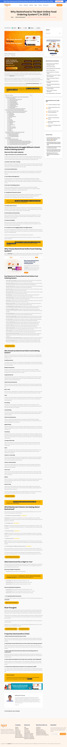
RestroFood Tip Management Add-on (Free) (54, 126)
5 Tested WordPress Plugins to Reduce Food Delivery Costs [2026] (54, 147)
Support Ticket (18, 733)
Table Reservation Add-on (41, 731)
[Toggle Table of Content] (30, 95)
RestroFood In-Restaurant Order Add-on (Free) (53, 122)
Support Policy (18, 731)
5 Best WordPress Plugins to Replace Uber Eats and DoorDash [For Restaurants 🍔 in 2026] (53, 139)
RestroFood (12, 75)
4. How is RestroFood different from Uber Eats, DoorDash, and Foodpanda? (19, 143)
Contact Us (17, 729)
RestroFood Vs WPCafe (28, 734)
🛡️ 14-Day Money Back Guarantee (13, 136)
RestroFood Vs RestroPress (29, 738)
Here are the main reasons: (11, 98)
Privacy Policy (17, 732)
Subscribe (62, 734)
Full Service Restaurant (12, 121)
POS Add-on (38, 728)
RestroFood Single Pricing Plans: (13, 134)
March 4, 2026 (6, 55)
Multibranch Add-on (39, 729)
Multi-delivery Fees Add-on (41, 732)
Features (26, 5)
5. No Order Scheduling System (13, 103)
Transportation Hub (12, 124)
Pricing (40, 5)
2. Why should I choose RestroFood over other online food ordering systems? (20, 141)
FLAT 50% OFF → (59, 1)
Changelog (26, 728)
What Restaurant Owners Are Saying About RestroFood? (15, 132)
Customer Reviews (18, 734)
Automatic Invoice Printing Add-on (42, 734)
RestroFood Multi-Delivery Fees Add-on (54, 108)
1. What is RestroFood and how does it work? (15, 140)
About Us (17, 728)
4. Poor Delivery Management (13, 102)
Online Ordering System (20, 17)
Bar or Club (10, 117)
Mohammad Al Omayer (20, 695)
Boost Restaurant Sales (11, 68)
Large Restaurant (11, 115)
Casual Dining (11, 120)
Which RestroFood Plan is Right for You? (13, 133)
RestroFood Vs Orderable (29, 736)
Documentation (27, 732)
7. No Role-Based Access (12, 105)
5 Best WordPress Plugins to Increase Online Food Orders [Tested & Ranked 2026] (53, 143)
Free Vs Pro (26, 729)
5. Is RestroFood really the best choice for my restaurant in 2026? (18, 144)
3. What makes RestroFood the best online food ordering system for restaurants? (20, 142)
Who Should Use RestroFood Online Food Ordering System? (16, 112)
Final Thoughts (8, 137)
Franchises (10, 123)
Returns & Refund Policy (19, 737)
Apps (36, 5)
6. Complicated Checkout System (13, 104)
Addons (31, 5)
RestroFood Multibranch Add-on (54, 104)
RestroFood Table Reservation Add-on (53, 118)
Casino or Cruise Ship (12, 126)
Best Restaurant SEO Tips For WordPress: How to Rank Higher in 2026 (53, 154)
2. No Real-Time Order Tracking (13, 100)
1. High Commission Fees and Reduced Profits (15, 99)
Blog (25, 727)
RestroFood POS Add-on (52, 115)
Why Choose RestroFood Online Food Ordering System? (15, 109)
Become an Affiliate (18, 736)
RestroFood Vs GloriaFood (29, 737)
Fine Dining (10, 119)
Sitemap (16, 727)
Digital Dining (11, 122)
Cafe (9, 118)
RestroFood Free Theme (28, 733)
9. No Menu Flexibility (12, 107)
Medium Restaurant (11, 114)
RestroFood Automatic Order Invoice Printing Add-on (53, 112)
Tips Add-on (38, 727)
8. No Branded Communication (13, 106)
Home (20, 5)
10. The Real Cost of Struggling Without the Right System (17, 108)
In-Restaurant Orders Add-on (41, 733)
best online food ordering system (32, 83)
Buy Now (59, 5)
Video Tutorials (27, 731)
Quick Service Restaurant (12, 116)
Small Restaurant (11, 113)
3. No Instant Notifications (12, 101)
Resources (45, 5)
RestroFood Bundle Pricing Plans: (14, 135)
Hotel (10, 125)
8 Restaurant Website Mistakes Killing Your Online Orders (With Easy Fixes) (54, 150)
